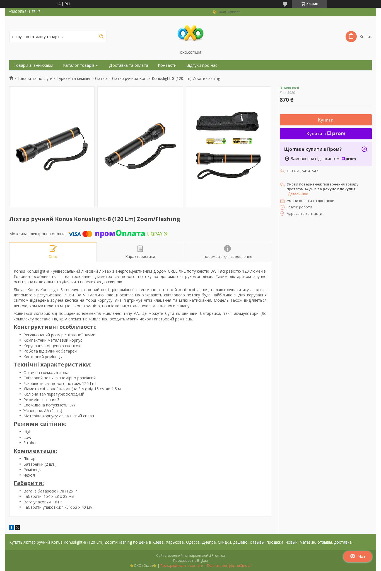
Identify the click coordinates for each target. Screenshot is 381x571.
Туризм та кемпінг (74, 78)
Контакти (167, 65)
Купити (326, 120)
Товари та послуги (34, 78)
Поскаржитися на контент (181, 565)
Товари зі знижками (33, 65)
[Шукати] (101, 36)
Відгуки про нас (201, 65)
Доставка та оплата (128, 65)
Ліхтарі (101, 78)
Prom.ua (218, 555)
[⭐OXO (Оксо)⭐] (190, 33)
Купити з (316, 133)
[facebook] (11, 528)
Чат (361, 556)
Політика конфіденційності (229, 565)
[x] (17, 528)
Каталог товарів (79, 65)
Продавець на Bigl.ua (190, 560)
